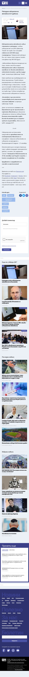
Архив (14, 613)
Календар (4, 613)
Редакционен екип (13, 621)
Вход (23, 3)
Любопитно (18, 602)
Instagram (13, 650)
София (3, 602)
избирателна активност (8, 199)
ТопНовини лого (5, 3)
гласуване (5, 211)
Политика (7, 600)
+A (8, 23)
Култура (8, 602)
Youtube (18, 650)
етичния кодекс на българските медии (15, 662)
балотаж (10, 195)
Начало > (4, 8)
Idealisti (8, 598)
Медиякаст (13, 600)
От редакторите (20, 600)
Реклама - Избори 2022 (17, 623)
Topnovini (4, 660)
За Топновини (5, 621)
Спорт (13, 602)
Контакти (21, 621)
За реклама (4, 623)
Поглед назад (5, 605)
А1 (2, 600)
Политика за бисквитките (7, 625)
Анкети (9, 613)
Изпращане (7, 249)
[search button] (19, 3)
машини (5, 207)
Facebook (3, 650)
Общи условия (17, 625)
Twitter (8, 650)
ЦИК (4, 195)
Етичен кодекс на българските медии (10, 627)
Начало (3, 598)
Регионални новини (20, 598)
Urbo (10, 623)
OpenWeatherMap (19, 669)
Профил (19, 613)
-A (11, 22)
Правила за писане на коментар (9, 245)
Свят (13, 598)
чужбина (5, 204)
